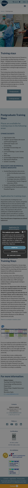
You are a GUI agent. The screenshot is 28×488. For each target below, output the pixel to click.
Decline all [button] (14, 251)
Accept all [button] (15, 247)
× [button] (24, 231)
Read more (12, 244)
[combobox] (22, 232)
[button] (14, 255)
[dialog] (14, 244)
